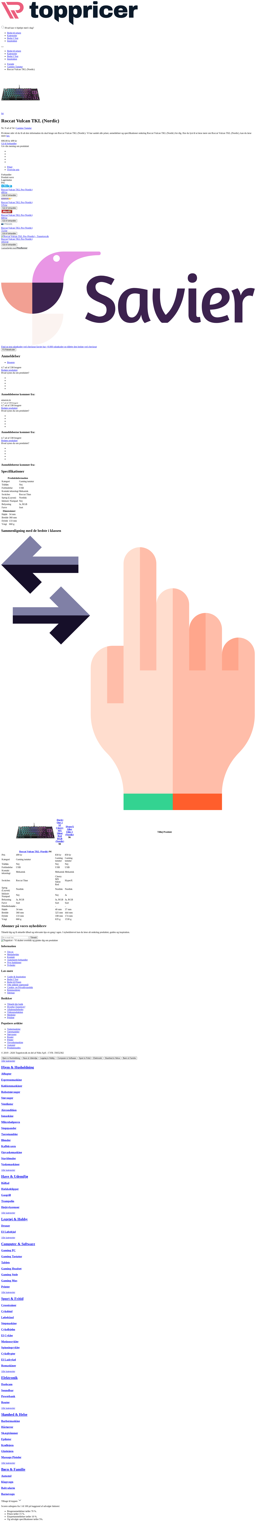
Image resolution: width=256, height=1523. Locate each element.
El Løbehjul (8, 1231)
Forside (10, 64)
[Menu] (2, 46)
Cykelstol (6, 1311)
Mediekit (11, 1015)
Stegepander (8, 1128)
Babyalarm (8, 1487)
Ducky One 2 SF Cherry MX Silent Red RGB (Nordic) (60, 831)
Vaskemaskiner (10, 1164)
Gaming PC (8, 1250)
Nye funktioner (14, 962)
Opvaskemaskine (15, 1042)
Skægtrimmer (9, 1433)
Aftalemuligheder (15, 1009)
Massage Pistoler (11, 1457)
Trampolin (7, 1201)
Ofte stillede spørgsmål (17, 984)
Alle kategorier (8, 1061)
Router (10, 1037)
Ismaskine (7, 1116)
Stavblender (8, 1158)
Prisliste (10, 1017)
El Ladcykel (8, 1359)
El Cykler (7, 1335)
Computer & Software (18, 1244)
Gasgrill (6, 1195)
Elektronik (9, 1378)
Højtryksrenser (10, 1207)
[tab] (11, 1058)
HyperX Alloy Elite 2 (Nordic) (69, 830)
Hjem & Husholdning (17, 1067)
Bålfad (5, 1183)
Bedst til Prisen (14, 982)
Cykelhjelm (8, 1329)
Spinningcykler (10, 1347)
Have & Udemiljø (14, 1176)
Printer (10, 1039)
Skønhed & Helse (14, 1414)
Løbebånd (7, 1317)
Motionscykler (10, 1341)
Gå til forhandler (9, 143)
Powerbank (8, 1396)
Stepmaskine (9, 1323)
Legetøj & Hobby (14, 1219)
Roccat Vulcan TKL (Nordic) (33, 851)
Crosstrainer (8, 1305)
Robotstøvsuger (10, 1091)
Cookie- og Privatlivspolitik (20, 987)
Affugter (6, 1073)
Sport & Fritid (12, 1299)
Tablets (5, 1262)
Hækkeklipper (10, 1188)
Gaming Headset (11, 1268)
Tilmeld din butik (15, 1004)
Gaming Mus (9, 1280)
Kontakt (11, 957)
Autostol (11, 1045)
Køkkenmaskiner (11, 1085)
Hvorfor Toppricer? (16, 1007)
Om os (10, 952)
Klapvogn (7, 1481)
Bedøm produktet (9, 370)
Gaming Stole (9, 1274)
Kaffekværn (8, 1146)
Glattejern (7, 1451)
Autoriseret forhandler (17, 960)
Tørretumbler (13, 1031)
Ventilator (7, 1104)
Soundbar (7, 1390)
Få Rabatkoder (8, 350)
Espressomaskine (11, 1079)
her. (8, 136)
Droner (5, 1225)
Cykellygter (8, 1353)
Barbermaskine (10, 1421)
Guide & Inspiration (16, 976)
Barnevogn (8, 1494)
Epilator (6, 1439)
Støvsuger (11, 1034)
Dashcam (6, 1384)
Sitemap (11, 992)
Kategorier (12, 35)
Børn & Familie (13, 1469)
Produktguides (14, 1047)
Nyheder (11, 965)
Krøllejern (7, 1445)
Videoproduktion (15, 1012)
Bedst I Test (12, 38)
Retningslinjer (13, 990)
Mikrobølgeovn (10, 1122)
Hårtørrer (7, 1427)
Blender (6, 1140)
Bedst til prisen (14, 33)
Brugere (11, 362)
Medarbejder (13, 954)
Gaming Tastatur (15, 66)
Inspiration (12, 41)
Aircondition (9, 1110)
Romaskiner (8, 1365)
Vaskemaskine (13, 1029)
